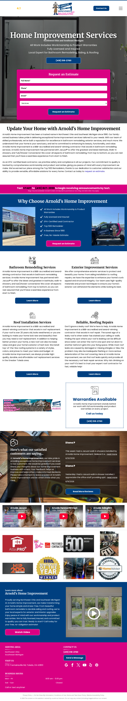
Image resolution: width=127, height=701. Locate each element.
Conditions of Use (60, 695)
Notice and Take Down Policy (76, 695)
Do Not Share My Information (43, 695)
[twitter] (78, 665)
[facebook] (72, 665)
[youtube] (84, 665)
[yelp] (90, 665)
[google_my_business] (66, 665)
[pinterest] (96, 665)
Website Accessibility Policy (95, 695)
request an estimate (95, 171)
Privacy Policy (27, 695)
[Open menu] (121, 8)
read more (112, 454)
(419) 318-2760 (71, 652)
